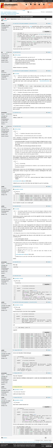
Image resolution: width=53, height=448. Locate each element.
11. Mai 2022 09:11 (17, 52)
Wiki (35, 3)
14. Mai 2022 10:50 (17, 206)
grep (24, 181)
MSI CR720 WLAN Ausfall (10, 14)
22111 (6, 122)
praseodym (4, 112)
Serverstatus (33, 445)
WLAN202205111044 (44, 81)
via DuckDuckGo (49, 12)
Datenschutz (22, 445)
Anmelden (45, 1)
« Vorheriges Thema (39, 440)
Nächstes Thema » (48, 440)
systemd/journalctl (17, 181)
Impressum (28, 445)
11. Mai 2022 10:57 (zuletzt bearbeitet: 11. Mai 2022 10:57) (25, 70)
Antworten (5, 20)
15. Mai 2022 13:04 (17, 275)
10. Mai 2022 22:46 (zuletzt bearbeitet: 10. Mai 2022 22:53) (25, 23)
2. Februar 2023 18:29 (17, 397)
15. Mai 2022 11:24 (17, 262)
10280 (6, 60)
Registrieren (50, 1)
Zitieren (49, 23)
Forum (30, 3)
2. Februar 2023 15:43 (17, 386)
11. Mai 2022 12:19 (17, 112)
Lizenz (15, 445)
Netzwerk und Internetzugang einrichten (31, 442)
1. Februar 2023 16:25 (17, 373)
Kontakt (18, 445)
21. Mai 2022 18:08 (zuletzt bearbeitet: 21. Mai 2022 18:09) (25, 302)
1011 (6, 30)
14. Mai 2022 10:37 (17, 186)
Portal (26, 3)
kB (2, 52)
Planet (43, 3)
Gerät (30, 26)
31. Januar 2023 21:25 (17, 350)
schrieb (18, 55)
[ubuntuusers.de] (9, 6)
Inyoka (6, 444)
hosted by (3, 1)
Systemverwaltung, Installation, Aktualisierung (13, 442)
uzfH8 (2, 23)
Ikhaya (39, 3)
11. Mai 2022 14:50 (17, 126)
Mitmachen (49, 3)
